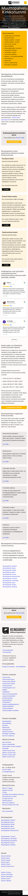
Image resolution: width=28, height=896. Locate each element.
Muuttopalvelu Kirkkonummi (11, 576)
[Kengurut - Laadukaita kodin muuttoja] (14, 2)
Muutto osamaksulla (8, 744)
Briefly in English (7, 788)
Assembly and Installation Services (13, 794)
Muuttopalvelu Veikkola (10, 587)
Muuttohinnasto (9, 38)
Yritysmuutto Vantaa (8, 683)
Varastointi (7, 60)
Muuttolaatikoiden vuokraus (12, 48)
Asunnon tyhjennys (8, 735)
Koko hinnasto (6, 742)
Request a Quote (7, 790)
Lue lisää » (6, 444)
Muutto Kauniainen (7, 876)
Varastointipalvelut (8, 706)
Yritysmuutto (6, 677)
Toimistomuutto (7, 685)
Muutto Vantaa (5, 860)
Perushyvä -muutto (10, 44)
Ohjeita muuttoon (7, 731)
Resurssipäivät (8, 46)
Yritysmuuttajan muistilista (10, 710)
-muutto (11, 42)
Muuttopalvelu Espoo (9, 568)
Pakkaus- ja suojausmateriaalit (13, 56)
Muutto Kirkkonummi (7, 866)
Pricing (4, 792)
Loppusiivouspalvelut (8, 696)
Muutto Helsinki (6, 856)
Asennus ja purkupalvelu (9, 694)
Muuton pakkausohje (10, 62)
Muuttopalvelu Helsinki (10, 566)
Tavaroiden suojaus (10, 52)
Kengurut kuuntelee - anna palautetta (13, 666)
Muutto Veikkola (6, 880)
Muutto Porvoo (5, 864)
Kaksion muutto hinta (8, 752)
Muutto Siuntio (5, 878)
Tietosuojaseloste (7, 650)
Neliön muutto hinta (8, 756)
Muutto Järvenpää (6, 874)
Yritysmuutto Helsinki (8, 681)
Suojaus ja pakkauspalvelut (10, 704)
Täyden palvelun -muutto (12, 40)
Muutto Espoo (5, 858)
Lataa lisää (14, 339)
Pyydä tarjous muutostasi (12, 35)
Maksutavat (5, 727)
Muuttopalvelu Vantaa (9, 570)
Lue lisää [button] (5, 296)
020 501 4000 (20, 138)
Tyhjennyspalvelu (7, 708)
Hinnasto (5, 725)
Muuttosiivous (8, 58)
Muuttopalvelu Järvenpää (10, 580)
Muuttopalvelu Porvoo (9, 574)
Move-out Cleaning (8, 802)
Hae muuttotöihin (7, 811)
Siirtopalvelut (6, 702)
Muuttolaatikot (6, 723)
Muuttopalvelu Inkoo (9, 582)
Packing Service (7, 800)
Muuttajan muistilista (10, 65)
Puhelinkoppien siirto (8, 688)
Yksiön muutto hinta (8, 750)
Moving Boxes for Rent (9, 796)
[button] (25, 2)
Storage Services (7, 798)
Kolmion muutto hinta (8, 754)
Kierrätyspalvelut (7, 698)
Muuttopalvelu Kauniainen (9, 840)
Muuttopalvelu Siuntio (9, 584)
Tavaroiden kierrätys (10, 50)
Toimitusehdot (6, 652)
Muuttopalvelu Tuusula (10, 578)
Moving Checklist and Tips (10, 804)
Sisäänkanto (6, 692)
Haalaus (4, 690)
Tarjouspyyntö (6, 729)
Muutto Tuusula (6, 872)
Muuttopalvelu (6, 721)
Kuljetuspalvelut (7, 700)
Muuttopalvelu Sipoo (9, 572)
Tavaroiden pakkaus (10, 54)
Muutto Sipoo (5, 862)
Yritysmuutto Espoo (8, 679)
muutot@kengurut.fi (8, 771)
